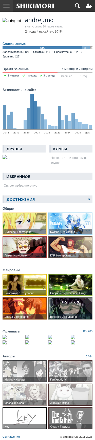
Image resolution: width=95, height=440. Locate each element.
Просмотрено (66, 52)
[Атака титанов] (13, 337)
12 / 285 (87, 331)
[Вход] (89, 6)
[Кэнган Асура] (81, 342)
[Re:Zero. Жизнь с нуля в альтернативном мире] (81, 337)
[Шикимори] (35, 6)
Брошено (11, 56)
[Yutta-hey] (6, 157)
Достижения (20, 199)
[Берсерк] (36, 342)
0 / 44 (89, 356)
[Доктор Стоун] (13, 342)
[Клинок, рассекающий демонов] (59, 337)
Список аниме (14, 43)
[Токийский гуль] (36, 337)
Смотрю (41, 52)
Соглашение (11, 436)
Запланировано (15, 52)
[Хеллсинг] (59, 342)
